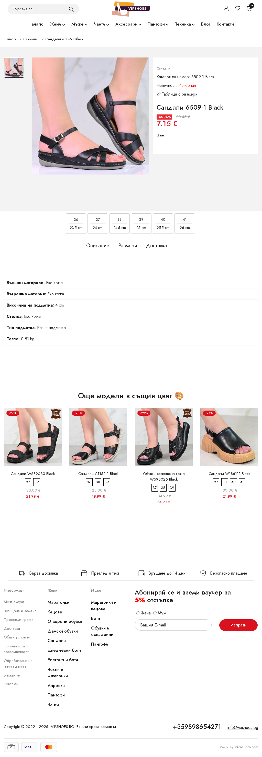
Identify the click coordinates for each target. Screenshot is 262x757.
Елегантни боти (63, 660)
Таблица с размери (180, 94)
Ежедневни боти (64, 650)
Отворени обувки (65, 621)
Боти (95, 618)
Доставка (12, 628)
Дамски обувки (63, 631)
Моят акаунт (14, 602)
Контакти (225, 24)
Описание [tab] (97, 245)
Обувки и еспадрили (102, 631)
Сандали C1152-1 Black (98, 473)
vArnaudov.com (246, 747)
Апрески (56, 685)
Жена (145, 613)
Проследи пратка (19, 619)
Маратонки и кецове (103, 605)
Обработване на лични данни (18, 663)
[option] (14, 70)
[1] (71, 9)
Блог (205, 24)
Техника (183, 24)
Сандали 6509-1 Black (64, 39)
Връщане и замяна (20, 611)
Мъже (77, 24)
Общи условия (17, 637)
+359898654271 (197, 726)
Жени (55, 24)
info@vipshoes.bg (242, 727)
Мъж (161, 613)
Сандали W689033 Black (33, 473)
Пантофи (156, 24)
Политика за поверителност (16, 649)
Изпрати (238, 625)
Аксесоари (126, 24)
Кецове (55, 612)
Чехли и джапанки (58, 672)
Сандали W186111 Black (229, 473)
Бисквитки (12, 675)
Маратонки (58, 602)
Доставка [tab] (156, 245)
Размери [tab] (127, 245)
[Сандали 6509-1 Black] (90, 115)
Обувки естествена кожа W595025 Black (164, 476)
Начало (35, 24)
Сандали (30, 39)
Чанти (99, 24)
